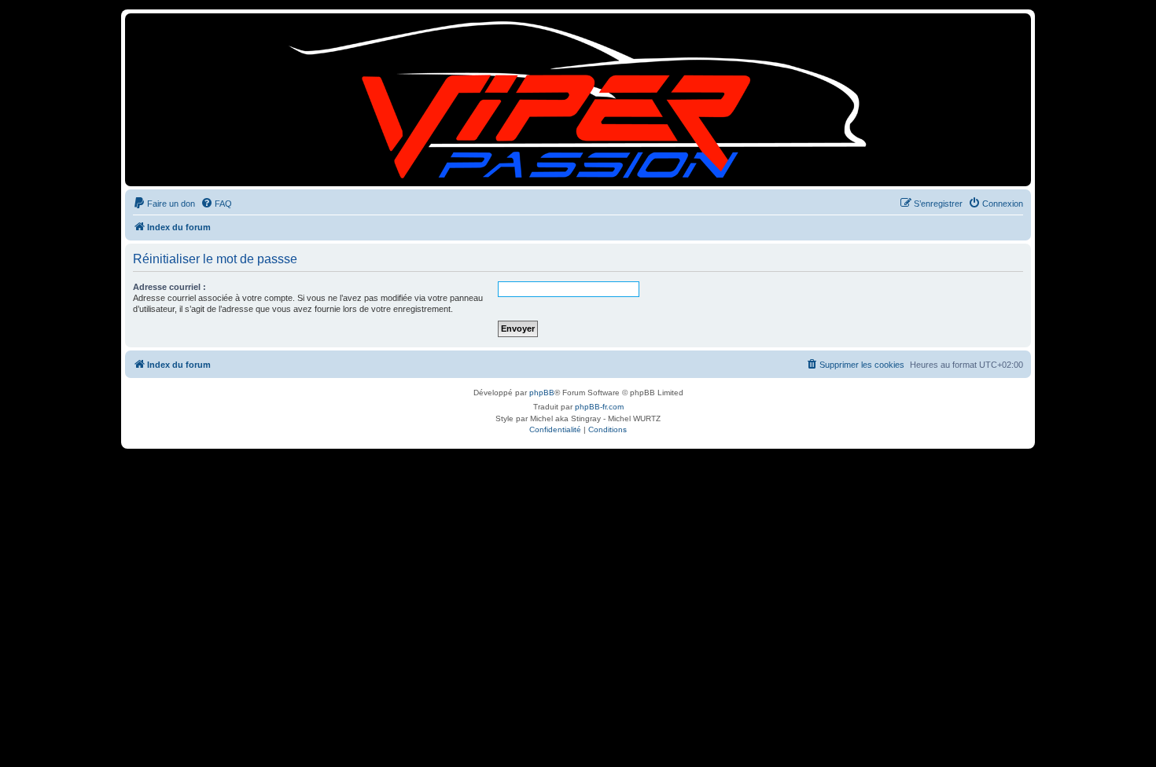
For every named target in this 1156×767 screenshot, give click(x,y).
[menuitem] (164, 203)
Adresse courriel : (169, 287)
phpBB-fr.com (599, 406)
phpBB (541, 392)
